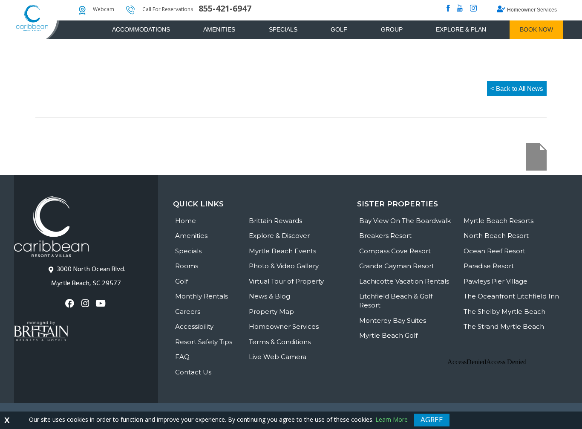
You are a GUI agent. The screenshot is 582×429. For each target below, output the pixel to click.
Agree (432, 419)
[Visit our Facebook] (70, 303)
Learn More (391, 419)
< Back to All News (516, 88)
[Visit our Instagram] (85, 303)
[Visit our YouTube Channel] (101, 303)
